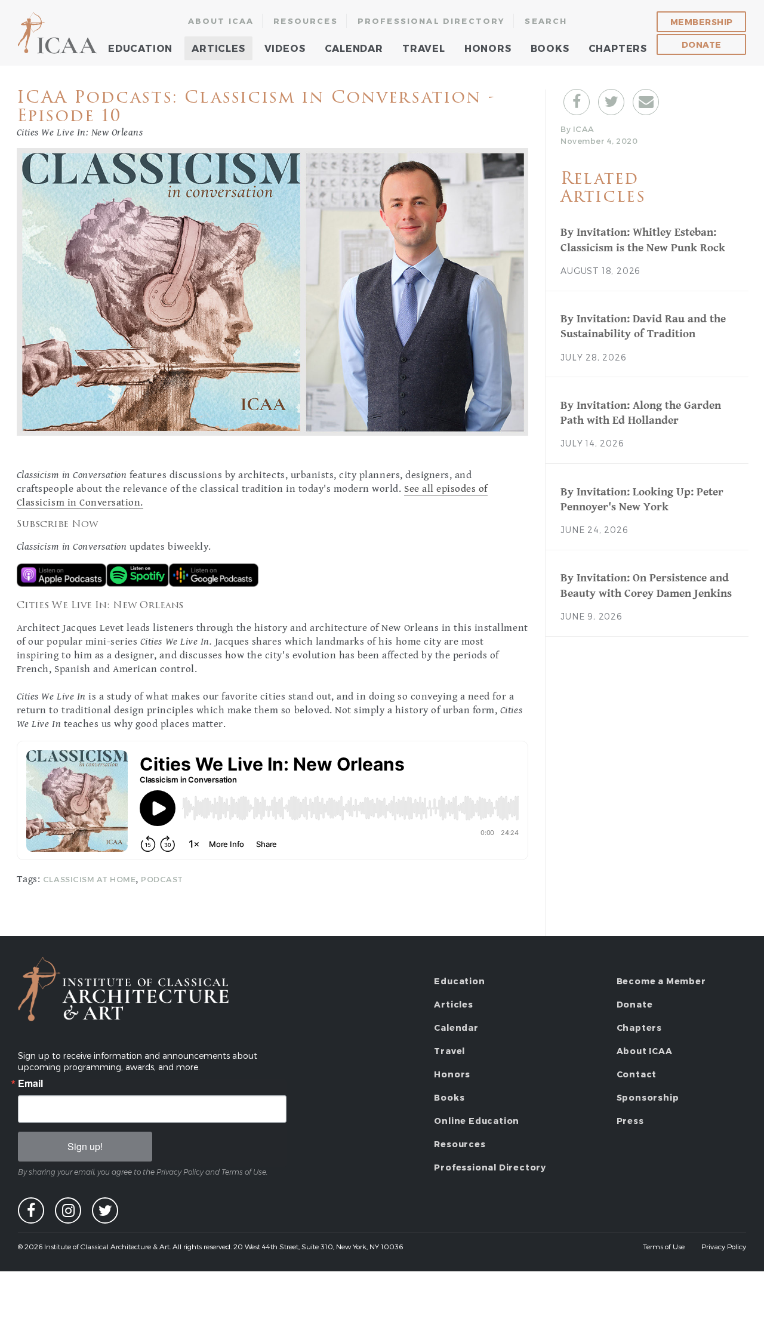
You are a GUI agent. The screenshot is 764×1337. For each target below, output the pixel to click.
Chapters (618, 48)
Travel (423, 48)
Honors (488, 48)
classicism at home (89, 879)
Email (30, 1083)
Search (546, 21)
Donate (702, 44)
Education (140, 48)
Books (550, 48)
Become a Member (661, 981)
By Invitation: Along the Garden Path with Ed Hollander (640, 413)
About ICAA (221, 21)
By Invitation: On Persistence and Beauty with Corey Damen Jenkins (646, 585)
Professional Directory (432, 21)
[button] (576, 102)
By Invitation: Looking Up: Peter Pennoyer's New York (641, 499)
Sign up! (85, 1146)
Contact (637, 1074)
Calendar (354, 48)
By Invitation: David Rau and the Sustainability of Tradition (643, 326)
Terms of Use (664, 1246)
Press (630, 1121)
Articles (218, 48)
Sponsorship (648, 1097)
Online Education (476, 1121)
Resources (305, 21)
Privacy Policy (723, 1246)
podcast (162, 879)
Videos (285, 48)
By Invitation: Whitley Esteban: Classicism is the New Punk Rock (642, 240)
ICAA (58, 33)
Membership (701, 22)
